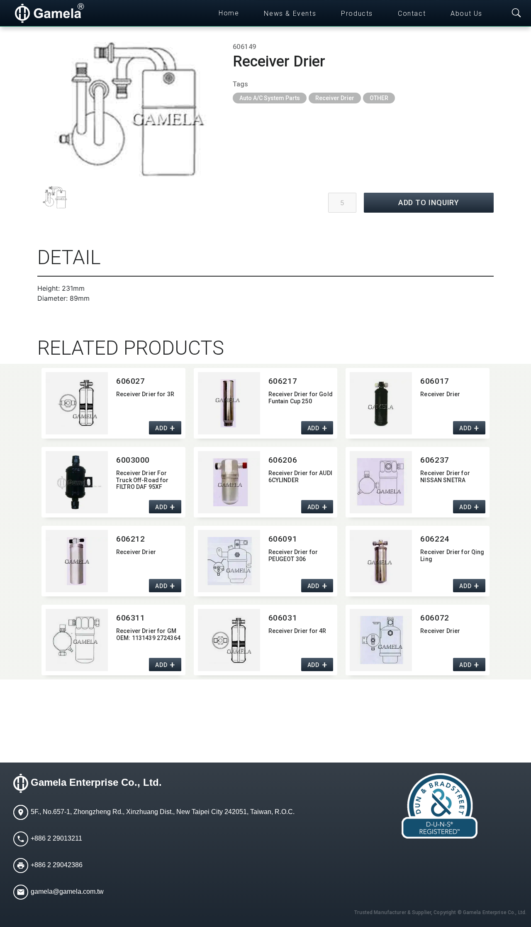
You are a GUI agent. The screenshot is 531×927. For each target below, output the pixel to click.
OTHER (379, 98)
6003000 (133, 460)
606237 (434, 460)
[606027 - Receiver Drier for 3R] (76, 403)
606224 (434, 539)
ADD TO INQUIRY (429, 202)
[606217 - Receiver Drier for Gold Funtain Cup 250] (229, 403)
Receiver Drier (334, 98)
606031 (282, 618)
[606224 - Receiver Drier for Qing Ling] (381, 561)
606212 (130, 539)
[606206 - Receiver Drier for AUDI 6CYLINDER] (229, 482)
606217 (282, 381)
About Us (466, 13)
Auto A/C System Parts (269, 98)
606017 (434, 381)
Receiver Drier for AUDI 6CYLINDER (300, 476)
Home (229, 13)
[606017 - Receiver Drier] (381, 403)
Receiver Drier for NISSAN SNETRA (445, 476)
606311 (130, 618)
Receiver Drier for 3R (145, 394)
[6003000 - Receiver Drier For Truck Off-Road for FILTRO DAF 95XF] (76, 482)
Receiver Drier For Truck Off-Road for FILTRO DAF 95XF (142, 480)
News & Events (290, 13)
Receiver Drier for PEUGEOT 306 (293, 555)
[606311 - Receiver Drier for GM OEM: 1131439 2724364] (76, 640)
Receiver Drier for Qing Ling (452, 555)
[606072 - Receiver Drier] (381, 640)
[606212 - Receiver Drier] (76, 561)
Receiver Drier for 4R (297, 631)
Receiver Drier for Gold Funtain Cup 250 (300, 398)
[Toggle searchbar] (516, 13)
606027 (130, 381)
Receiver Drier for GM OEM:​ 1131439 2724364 (148, 634)
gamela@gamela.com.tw (67, 891)
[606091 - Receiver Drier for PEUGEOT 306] (229, 561)
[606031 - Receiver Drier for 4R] (229, 640)
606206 (282, 460)
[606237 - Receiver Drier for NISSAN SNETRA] (381, 482)
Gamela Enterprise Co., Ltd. (96, 782)
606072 (434, 618)
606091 (282, 539)
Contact (412, 13)
